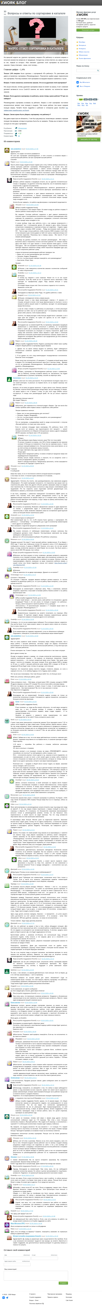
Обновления (22, 128)
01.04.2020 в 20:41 (52, 290)
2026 (80, 99)
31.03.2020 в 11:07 (28, 478)
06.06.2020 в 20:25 (33, 780)
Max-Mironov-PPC (18, 1223)
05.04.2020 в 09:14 (29, 1062)
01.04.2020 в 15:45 (28, 619)
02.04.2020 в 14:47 (47, 874)
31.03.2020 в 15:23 (32, 378)
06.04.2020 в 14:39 (52, 1098)
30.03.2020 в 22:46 (32, 205)
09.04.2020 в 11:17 (29, 1184)
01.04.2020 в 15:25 (35, 435)
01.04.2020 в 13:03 (49, 552)
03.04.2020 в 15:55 (47, 993)
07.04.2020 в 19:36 (28, 1157)
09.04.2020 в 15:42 (50, 1199)
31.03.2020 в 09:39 (28, 466)
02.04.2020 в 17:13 (28, 923)
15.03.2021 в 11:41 (25, 1229)
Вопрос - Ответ (34, 1300)
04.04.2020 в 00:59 (33, 1039)
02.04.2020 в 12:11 (29, 830)
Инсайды (82, 42)
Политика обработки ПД (36, 1303)
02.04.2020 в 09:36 (29, 795)
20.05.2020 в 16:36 (36, 1223)
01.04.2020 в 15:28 (30, 567)
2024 (90, 99)
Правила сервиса (53, 1297)
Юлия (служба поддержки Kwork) (27, 1236)
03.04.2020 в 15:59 (52, 322)
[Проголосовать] (16, 133)
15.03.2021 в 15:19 (52, 1236)
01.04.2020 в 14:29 (47, 586)
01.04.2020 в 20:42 (47, 628)
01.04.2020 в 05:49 (31, 341)
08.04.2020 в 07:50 (28, 1175)
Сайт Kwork (69, 1300)
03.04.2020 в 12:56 (31, 1002)
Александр (15, 1078)
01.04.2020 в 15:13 (35, 273)
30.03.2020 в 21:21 (48, 179)
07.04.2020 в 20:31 (47, 1166)
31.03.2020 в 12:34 (28, 515)
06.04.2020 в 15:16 (30, 1138)
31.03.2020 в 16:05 (47, 504)
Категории (69, 1297)
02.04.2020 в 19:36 (28, 734)
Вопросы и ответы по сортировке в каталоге (36, 13)
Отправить (63, 1283)
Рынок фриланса (85, 58)
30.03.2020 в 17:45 (32, 149)
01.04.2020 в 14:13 (30, 575)
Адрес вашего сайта (10, 1261)
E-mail (33, 1255)
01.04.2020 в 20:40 (52, 610)
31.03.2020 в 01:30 (35, 265)
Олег (17, 702)
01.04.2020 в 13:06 (54, 368)
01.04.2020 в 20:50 (47, 692)
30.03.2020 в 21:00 (26, 162)
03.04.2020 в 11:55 (27, 986)
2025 (85, 99)
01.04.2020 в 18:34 (25, 679)
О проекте (32, 1294)
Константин (15, 1002)
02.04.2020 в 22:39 (28, 970)
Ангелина (17, 378)
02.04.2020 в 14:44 (50, 847)
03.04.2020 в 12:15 (34, 295)
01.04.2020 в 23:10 (25, 719)
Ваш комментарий (10, 1269)
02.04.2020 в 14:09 (28, 869)
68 (19, 136)
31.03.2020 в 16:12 (47, 528)
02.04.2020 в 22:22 (48, 959)
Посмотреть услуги (88, 30)
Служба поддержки (35, 1297)
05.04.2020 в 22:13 (48, 1085)
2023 (95, 99)
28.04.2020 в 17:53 (27, 1211)
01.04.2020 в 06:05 (31, 403)
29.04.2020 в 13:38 (49, 1216)
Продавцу (69, 1294)
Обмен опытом (84, 52)
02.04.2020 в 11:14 (25, 804)
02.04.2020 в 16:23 (32, 858)
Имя (5, 1255)
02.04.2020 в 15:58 (27, 884)
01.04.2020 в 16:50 (32, 636)
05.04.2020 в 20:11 (31, 1078)
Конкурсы (82, 48)
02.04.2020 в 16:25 (30, 701)
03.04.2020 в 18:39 (30, 1031)
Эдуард (14, 1157)
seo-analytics (16, 149)
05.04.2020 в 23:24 (26, 1115)
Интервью (82, 45)
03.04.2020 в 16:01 (47, 1020)
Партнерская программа (55, 1294)
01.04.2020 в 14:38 (34, 595)
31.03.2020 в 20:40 (28, 539)
